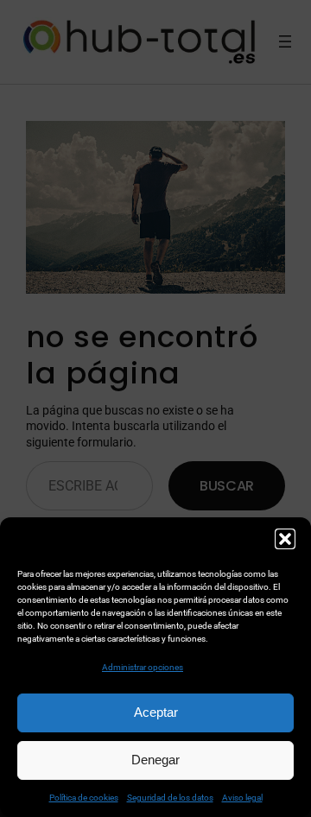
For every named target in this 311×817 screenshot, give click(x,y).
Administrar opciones (142, 667)
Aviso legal (242, 797)
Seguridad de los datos (170, 797)
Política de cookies (83, 797)
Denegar (155, 759)
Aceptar (156, 712)
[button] (285, 539)
